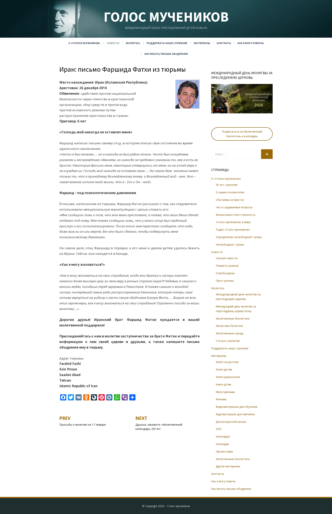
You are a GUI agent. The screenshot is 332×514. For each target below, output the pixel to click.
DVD (219, 429)
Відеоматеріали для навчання (235, 414)
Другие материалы (228, 466)
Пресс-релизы (225, 280)
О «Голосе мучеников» (84, 43)
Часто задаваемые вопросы (234, 207)
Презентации (224, 451)
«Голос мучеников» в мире (233, 222)
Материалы (202, 43)
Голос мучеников (166, 16)
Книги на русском (227, 362)
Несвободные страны (230, 244)
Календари (223, 436)
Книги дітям (223, 384)
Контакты (224, 43)
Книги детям (224, 369)
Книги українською (228, 377)
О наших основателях (230, 192)
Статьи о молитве (228, 341)
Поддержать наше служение (167, 43)
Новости (113, 43)
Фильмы (221, 399)
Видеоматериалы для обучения (236, 407)
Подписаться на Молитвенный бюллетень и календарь (242, 134)
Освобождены (225, 273)
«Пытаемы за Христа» (230, 200)
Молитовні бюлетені (229, 326)
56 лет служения (226, 185)
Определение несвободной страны (239, 237)
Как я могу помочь (250, 43)
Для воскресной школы (231, 421)
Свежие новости (226, 258)
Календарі (222, 444)
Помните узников (227, 265)
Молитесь (133, 43)
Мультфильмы (225, 392)
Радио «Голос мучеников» (233, 229)
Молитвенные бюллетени (233, 318)
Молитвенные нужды (229, 333)
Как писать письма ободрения (166, 54)
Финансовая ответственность (236, 215)
